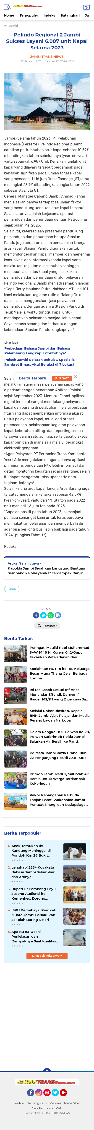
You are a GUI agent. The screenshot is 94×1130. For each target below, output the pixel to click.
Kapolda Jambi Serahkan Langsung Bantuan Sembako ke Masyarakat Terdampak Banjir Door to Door (46, 570)
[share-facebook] (36, 615)
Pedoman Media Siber (65, 1103)
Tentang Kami (37, 1103)
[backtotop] (47, 1072)
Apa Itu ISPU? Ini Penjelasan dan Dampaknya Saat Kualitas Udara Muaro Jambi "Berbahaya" (33, 937)
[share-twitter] (43, 615)
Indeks (49, 15)
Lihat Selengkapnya (46, 955)
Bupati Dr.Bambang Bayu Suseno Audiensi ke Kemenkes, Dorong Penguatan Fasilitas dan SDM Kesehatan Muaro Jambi (33, 894)
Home (9, 15)
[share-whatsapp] (50, 615)
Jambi (12, 589)
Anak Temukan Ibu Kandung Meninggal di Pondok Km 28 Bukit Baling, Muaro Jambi (31, 851)
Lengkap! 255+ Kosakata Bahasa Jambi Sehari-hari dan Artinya (33, 872)
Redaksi (19, 1103)
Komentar (49, 626)
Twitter (57, 1098)
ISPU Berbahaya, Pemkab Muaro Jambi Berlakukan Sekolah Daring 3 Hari (33, 915)
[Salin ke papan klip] (58, 615)
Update (63, 378)
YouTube (66, 1098)
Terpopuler (29, 15)
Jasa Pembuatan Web (47, 1108)
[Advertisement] (47, 1015)
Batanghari (70, 15)
